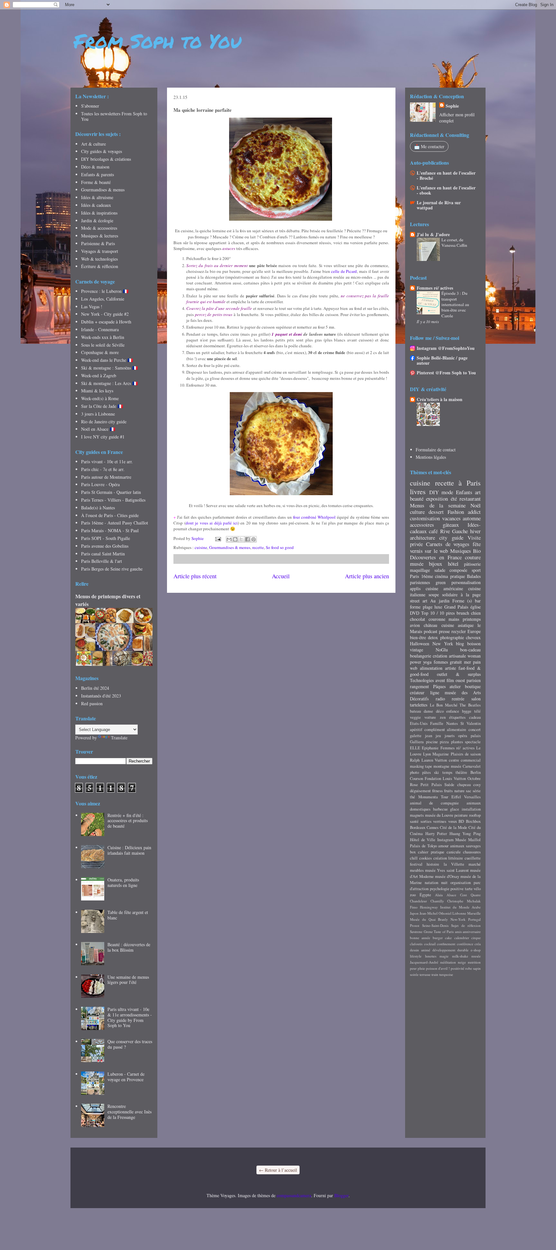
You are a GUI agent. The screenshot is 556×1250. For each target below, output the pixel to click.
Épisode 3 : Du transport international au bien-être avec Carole (455, 304)
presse (444, 631)
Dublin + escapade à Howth (106, 322)
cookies (425, 858)
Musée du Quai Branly (429, 919)
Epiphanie (430, 748)
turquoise (446, 974)
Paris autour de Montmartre (106, 477)
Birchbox (473, 821)
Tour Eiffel (451, 797)
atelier (455, 686)
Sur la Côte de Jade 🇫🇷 (102, 406)
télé (477, 711)
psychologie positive (447, 888)
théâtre (461, 772)
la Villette (454, 864)
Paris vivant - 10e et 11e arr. (107, 461)
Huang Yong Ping (465, 833)
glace (454, 809)
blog (460, 643)
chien (476, 613)
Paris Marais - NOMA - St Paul (110, 530)
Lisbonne (459, 913)
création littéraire (448, 858)
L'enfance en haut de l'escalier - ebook (446, 190)
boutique (473, 686)
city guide (451, 537)
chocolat (417, 619)
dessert (436, 511)
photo (414, 772)
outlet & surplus (459, 674)
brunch (463, 613)
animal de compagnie (434, 803)
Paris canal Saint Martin (103, 554)
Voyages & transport (99, 251)
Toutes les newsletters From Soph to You (114, 116)
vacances (451, 518)
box (413, 852)
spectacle (473, 742)
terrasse (425, 974)
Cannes (433, 827)
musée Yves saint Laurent (447, 870)
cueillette (473, 858)
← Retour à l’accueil (278, 1170)
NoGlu (442, 650)
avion (415, 625)
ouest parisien (468, 680)
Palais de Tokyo (423, 846)
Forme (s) (462, 601)
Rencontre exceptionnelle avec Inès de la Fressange (129, 1111)
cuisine (201, 547)
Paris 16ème (421, 576)
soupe (434, 594)
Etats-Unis (419, 723)
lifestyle (416, 956)
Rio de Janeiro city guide (103, 421)
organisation (460, 882)
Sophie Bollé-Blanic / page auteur (442, 360)
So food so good (280, 547)
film (450, 680)
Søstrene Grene (421, 931)
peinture (461, 815)
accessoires (422, 524)
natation (431, 882)
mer (467, 662)
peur (413, 968)
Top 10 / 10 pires (438, 613)
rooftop (475, 815)
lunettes (430, 956)
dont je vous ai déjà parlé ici (212, 523)
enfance (452, 711)
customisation (425, 518)
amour (443, 846)
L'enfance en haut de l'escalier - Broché (446, 175)
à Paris (470, 482)
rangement (419, 686)
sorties (426, 821)
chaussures (472, 852)
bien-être (418, 637)
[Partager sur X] (241, 539)
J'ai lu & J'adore (433, 234)
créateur (417, 692)
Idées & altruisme (97, 197)
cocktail (430, 943)
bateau (415, 711)
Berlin (475, 772)
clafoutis (416, 943)
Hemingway (429, 907)
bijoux (435, 563)
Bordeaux (417, 827)
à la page (471, 594)
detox (433, 637)
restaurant (470, 498)
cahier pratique (431, 852)
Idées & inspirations (99, 213)
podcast (430, 631)
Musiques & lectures (99, 236)
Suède (449, 784)
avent (440, 680)
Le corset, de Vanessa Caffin (454, 242)
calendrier (461, 937)
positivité (457, 968)
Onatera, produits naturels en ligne (123, 882)
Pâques (439, 686)
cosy (477, 784)
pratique (457, 576)
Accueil (281, 576)
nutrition (474, 962)
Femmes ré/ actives (435, 287)
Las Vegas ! (91, 306)
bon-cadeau (470, 650)
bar (478, 601)
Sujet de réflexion (466, 925)
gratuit (456, 662)
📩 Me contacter (429, 146)
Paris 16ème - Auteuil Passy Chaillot (114, 523)
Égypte (425, 895)
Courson (416, 778)
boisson (474, 643)
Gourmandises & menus (229, 547)
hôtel (453, 563)
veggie (415, 717)
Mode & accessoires (99, 228)
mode (447, 492)
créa (478, 943)
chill (414, 858)
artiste (450, 668)
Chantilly (437, 901)
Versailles (472, 797)
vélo (477, 888)
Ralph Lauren (421, 760)
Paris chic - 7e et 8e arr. (103, 469)
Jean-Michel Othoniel (435, 913)
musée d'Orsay (447, 876)
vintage (416, 650)
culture (417, 511)
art (478, 492)
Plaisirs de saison (466, 754)
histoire (433, 864)
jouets (450, 735)
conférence (465, 943)
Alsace (451, 894)
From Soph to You (157, 40)
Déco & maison (95, 167)
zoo (413, 895)
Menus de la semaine (438, 505)
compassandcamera (294, 1195)
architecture (422, 537)
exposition (437, 498)
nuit (444, 882)
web (413, 668)
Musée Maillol (468, 839)
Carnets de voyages (448, 544)
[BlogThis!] (235, 539)
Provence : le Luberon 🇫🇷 (104, 291)
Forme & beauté (96, 182)
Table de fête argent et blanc (127, 915)
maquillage (420, 570)
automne (472, 518)
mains (454, 619)
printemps (472, 619)
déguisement (420, 790)
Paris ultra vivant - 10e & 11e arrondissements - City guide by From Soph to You (129, 1017)
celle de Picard (344, 271)
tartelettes (418, 705)
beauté (416, 498)
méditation (448, 962)
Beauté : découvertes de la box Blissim (128, 947)
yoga (427, 662)
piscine (432, 742)
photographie (452, 637)
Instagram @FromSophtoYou (446, 348)
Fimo (414, 907)
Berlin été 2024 (95, 688)
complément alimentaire (445, 729)
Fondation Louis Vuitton (445, 778)
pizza (444, 742)
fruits (448, 790)
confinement (446, 943)
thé (412, 797)
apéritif (416, 729)
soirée (414, 974)
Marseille (474, 913)
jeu (438, 735)
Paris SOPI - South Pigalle (105, 538)
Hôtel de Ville (422, 839)
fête (477, 544)
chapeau (464, 784)
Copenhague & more (100, 352)
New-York (458, 919)
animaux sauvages (465, 846)
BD (461, 821)
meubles (417, 870)
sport (476, 570)
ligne (434, 692)
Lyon (427, 754)
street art (418, 601)
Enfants (464, 492)
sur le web (436, 550)
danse (428, 711)
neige (462, 962)
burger (438, 937)
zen (443, 717)
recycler (458, 631)
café (433, 531)
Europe (474, 631)
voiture (430, 717)
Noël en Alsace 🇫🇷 (98, 429)
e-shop (476, 949)
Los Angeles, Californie (102, 299)
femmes (441, 662)
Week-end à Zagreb (98, 375)
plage (427, 607)
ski (436, 772)
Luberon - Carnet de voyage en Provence (125, 1076)
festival (416, 864)
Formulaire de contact (436, 450)
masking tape (421, 766)
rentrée (458, 699)
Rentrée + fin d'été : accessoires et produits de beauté (127, 820)
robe (468, 968)
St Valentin (470, 723)
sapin (477, 968)
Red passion (92, 703)
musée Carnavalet (466, 766)
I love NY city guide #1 (103, 437)
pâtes (426, 772)
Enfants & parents (97, 174)
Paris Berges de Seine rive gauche (112, 569)
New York (442, 643)
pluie (421, 968)
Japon (414, 913)
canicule (454, 852)
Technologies (422, 680)
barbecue (440, 809)
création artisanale (449, 656)
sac (468, 790)
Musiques (460, 550)
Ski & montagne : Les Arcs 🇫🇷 (109, 383)
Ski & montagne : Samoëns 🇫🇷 (109, 368)
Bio (477, 550)
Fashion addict (464, 511)
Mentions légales (431, 457)
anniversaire (472, 931)
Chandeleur (418, 901)
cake (448, 937)
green (441, 582)
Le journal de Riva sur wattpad (439, 205)
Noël (475, 505)
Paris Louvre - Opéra (100, 484)
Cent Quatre (470, 894)
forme (415, 607)
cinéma (441, 576)
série (477, 790)
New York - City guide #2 (105, 314)
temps (447, 772)
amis (458, 931)
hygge (466, 711)
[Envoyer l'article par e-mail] (217, 538)
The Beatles (470, 705)
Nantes (452, 723)
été (454, 498)
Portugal (474, 919)
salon (476, 699)
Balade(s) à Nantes (98, 508)
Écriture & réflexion (99, 266)
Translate (119, 738)
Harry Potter (436, 833)
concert (474, 729)
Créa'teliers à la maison (439, 399)
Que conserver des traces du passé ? (129, 1044)
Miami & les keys (97, 391)
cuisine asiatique (457, 625)
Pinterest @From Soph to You (446, 372)
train (434, 974)
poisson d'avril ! (438, 968)
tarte (469, 888)
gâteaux (451, 524)
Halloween (419, 643)
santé (414, 821)
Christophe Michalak (464, 901)
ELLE (415, 748)
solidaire (450, 594)
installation (471, 809)
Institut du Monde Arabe (460, 907)
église (475, 607)
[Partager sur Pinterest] (253, 539)
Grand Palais (456, 607)
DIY (434, 492)
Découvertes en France (436, 557)
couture (473, 557)
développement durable (450, 949)
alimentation (431, 668)
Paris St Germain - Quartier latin (111, 492)
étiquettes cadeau (465, 717)
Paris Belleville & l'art (101, 561)
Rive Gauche (454, 531)
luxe (438, 607)
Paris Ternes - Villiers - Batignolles (113, 500)
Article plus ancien (367, 576)
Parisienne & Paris (98, 243)
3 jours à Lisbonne (98, 414)
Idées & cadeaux (96, 205)
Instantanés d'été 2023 (101, 696)
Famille (436, 723)
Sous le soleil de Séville (103, 345)
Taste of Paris (444, 931)
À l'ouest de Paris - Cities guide (110, 515)
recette (258, 547)
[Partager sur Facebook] (247, 539)
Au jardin (439, 601)
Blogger (341, 1195)
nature (459, 790)
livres (418, 491)
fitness (437, 790)
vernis (416, 550)
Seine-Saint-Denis (435, 925)
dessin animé (420, 949)
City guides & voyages (101, 151)
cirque (476, 937)
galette (416, 735)
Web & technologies (99, 259)
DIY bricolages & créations (106, 159)
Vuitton (441, 760)
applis (415, 588)
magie (444, 956)
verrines (439, 821)
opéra (462, 735)
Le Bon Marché (444, 705)
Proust (414, 925)
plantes (457, 742)
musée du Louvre (439, 815)
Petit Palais (431, 784)
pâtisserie (472, 564)
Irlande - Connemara (100, 329)
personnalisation (466, 582)
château (430, 625)
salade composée (451, 570)
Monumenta (428, 797)
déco (440, 711)
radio (440, 699)
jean (428, 735)
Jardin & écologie (97, 220)
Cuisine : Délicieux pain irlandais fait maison (129, 850)
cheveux (473, 637)
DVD (414, 613)
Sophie (452, 105)
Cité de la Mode (453, 827)
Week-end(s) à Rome (100, 398)
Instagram (445, 839)
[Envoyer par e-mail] (229, 539)
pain (477, 662)
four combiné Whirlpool (314, 517)
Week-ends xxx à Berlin (102, 337)
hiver (475, 531)
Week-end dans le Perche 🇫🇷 (107, 360)
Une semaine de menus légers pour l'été (128, 980)
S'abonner (90, 106)
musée (416, 563)
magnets (417, 815)
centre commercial (465, 760)
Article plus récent (195, 576)
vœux (452, 821)
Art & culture (93, 144)
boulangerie (420, 656)
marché (474, 864)
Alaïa (439, 894)
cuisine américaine (444, 588)
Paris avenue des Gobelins (104, 546)
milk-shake (460, 956)
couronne (437, 619)
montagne (441, 766)
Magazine (440, 754)
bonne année (420, 937)
